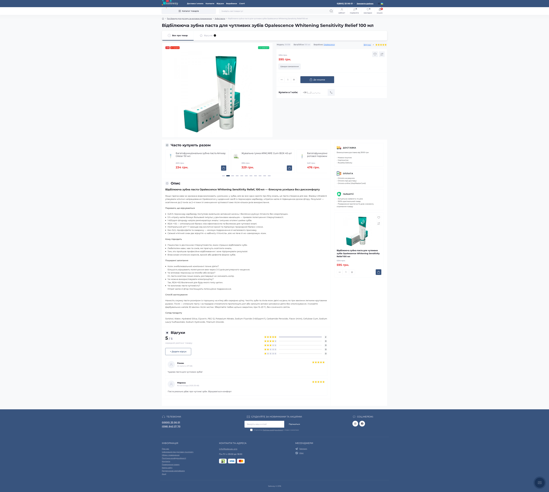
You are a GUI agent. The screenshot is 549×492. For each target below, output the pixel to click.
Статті (242, 3)
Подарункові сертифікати (173, 471)
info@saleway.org (228, 449)
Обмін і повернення (170, 455)
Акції (164, 474)
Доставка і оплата (195, 3)
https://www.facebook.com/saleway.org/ (362, 423)
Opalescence (329, 44)
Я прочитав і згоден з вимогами (276, 430)
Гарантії (348, 194)
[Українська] (382, 3)
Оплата (348, 173)
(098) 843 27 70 (171, 426)
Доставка (349, 147)
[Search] (331, 11)
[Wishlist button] (375, 54)
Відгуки (220, 3)
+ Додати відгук (178, 351)
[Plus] (294, 80)
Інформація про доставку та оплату (177, 452)
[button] (223, 175)
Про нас (165, 449)
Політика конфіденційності (273, 430)
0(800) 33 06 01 (171, 422)
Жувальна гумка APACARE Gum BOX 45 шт (201, 153)
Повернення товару (171, 464)
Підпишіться (294, 424)
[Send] (331, 92)
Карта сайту (167, 468)
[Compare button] (382, 54)
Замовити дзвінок (365, 3)
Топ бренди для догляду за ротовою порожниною (189, 18)
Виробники (231, 3)
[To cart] (223, 168)
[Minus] (282, 80)
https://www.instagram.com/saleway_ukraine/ (355, 423)
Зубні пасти (220, 18)
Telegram (303, 449)
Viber (301, 453)
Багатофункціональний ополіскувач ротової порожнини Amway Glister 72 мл (265, 154)
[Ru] (379, 3)
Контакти (210, 3)
